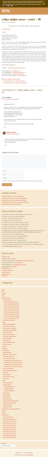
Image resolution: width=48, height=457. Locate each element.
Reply (5, 126)
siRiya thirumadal (7, 338)
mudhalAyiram (5, 350)
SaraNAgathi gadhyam (9, 386)
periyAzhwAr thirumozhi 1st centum (13, 360)
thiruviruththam (7, 344)
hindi (3, 295)
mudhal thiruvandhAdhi (9, 326)
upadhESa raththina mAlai (13, 79)
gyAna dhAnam (20, 2)
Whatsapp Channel (28, 2)
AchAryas (18, 1)
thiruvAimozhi (5, 415)
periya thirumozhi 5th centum (11, 310)
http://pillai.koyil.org (22, 75)
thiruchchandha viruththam (10, 370)
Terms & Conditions (27, 452)
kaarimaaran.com (6, 268)
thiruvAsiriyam (6, 340)
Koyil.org (4, 1)
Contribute (28, 4)
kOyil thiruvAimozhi (8, 417)
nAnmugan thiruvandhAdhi (10, 330)
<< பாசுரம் (4, 32)
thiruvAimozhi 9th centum (9, 437)
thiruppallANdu (7, 374)
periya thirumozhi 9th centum (11, 318)
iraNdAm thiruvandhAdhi (9, 324)
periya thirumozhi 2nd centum (11, 304)
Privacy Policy (19, 452)
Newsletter (34, 4)
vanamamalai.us (6, 272)
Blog (3, 291)
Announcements (37, 2)
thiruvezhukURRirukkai (9, 342)
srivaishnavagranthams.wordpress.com (23, 260)
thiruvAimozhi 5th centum (9, 429)
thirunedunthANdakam (9, 320)
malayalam (4, 348)
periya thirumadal (7, 332)
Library (39, 4)
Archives (4, 443)
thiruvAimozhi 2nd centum (9, 423)
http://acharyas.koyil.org (18, 74)
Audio (3, 289)
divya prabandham (39, 1)
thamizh (4, 413)
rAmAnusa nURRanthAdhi (9, 336)
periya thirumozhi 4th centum (11, 308)
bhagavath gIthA (30, 1)
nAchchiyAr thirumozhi (8, 356)
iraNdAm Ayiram (6, 297)
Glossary (4, 293)
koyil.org (13, 258)
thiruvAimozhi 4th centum (9, 427)
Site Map (14, 2)
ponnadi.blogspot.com (7, 270)
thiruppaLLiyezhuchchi (8, 376)
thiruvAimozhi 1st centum (9, 421)
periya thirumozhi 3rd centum (11, 306)
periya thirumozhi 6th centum (11, 312)
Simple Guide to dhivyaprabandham (11, 408)
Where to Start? (11, 1)
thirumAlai (5, 372)
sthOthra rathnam (7, 398)
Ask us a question (17, 4)
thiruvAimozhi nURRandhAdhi (10, 400)
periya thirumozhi (7, 299)
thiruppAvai (6, 378)
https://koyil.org (16, 70)
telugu (3, 411)
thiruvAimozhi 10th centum (10, 419)
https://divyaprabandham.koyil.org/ (16, 67)
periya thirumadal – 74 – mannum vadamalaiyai (15, 82)
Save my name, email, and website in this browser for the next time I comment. (22, 181)
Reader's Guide (17, 246)
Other (5, 79)
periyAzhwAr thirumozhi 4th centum (13, 366)
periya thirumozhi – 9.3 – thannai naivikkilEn (13, 196)
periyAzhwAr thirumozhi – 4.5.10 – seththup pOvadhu (15, 202)
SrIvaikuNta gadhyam (9, 390)
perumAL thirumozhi (8, 368)
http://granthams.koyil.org (18, 72)
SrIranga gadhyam (8, 388)
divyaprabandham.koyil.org (19, 264)
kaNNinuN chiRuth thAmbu (10, 354)
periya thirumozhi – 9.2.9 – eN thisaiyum (12, 204)
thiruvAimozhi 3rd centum (9, 425)
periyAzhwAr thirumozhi (9, 358)
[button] (41, 11)
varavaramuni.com (6, 274)
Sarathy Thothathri (11, 132)
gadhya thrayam (7, 384)
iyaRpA (3, 322)
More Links (4, 275)
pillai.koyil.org (13, 266)
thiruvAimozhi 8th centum (9, 435)
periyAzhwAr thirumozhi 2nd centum (13, 362)
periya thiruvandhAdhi (8, 334)
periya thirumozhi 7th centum (11, 314)
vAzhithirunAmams (7, 404)
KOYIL (6, 10)
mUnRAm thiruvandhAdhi (9, 328)
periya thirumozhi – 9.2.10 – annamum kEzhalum (14, 200)
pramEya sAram (7, 394)
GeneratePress (30, 455)
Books (9, 2)
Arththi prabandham (8, 382)
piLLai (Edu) (23, 1)
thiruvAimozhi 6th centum (9, 431)
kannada (4, 346)
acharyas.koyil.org (18, 262)
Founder (23, 4)
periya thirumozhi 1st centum (11, 302)
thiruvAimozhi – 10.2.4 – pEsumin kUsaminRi (14, 81)
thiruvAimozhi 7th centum (9, 433)
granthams (5, 2)
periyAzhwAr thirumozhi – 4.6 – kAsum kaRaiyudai (14, 198)
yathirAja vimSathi (7, 406)
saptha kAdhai (6, 396)
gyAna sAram (6, 392)
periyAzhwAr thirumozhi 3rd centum (13, 364)
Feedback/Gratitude (7, 4)
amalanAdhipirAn (7, 352)
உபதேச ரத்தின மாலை (6, 29)
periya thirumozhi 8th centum (11, 316)
